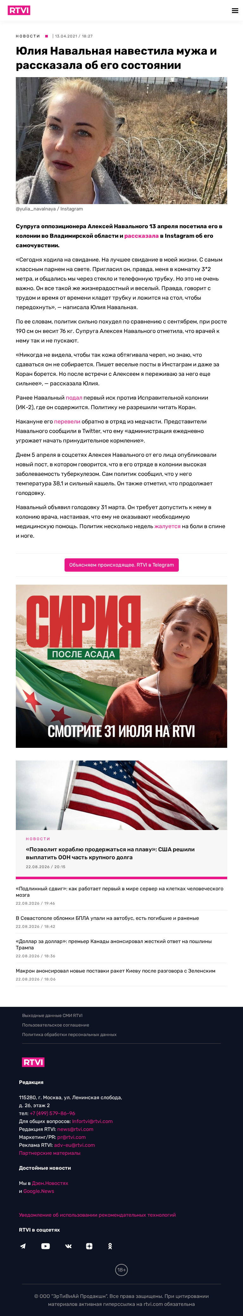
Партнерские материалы (49, 1153)
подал (74, 397)
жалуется (167, 526)
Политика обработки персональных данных (69, 1034)
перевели (67, 421)
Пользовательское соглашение (55, 1025)
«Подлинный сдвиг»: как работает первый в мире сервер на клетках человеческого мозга (119, 892)
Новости (28, 36)
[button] (236, 10)
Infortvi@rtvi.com (92, 1121)
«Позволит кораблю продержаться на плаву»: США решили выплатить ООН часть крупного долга (110, 853)
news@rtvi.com (75, 1129)
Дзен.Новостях (50, 1183)
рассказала (141, 235)
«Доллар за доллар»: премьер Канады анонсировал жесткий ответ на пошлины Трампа (114, 944)
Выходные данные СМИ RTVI (52, 1015)
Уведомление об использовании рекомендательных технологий (97, 1215)
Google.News (38, 1191)
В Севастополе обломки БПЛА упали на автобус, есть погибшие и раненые (107, 918)
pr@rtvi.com (71, 1137)
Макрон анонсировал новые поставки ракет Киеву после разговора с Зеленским (115, 971)
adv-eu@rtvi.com (74, 1145)
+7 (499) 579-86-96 (52, 1113)
